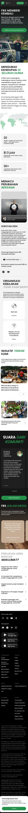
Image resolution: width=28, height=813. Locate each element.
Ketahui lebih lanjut (12, 259)
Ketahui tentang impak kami (14, 30)
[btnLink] (23, 394)
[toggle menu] (26, 3)
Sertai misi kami (14, 498)
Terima (14, 809)
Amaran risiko (5, 780)
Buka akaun (20, 3)
